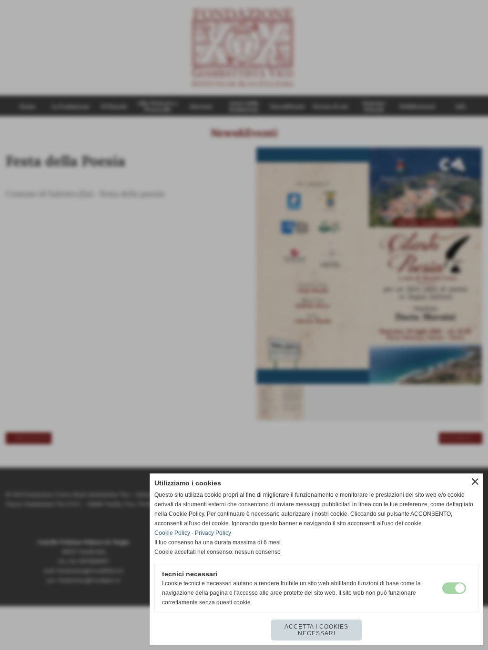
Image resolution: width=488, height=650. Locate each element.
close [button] (475, 481)
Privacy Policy (213, 533)
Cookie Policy (172, 533)
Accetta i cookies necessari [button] (316, 630)
